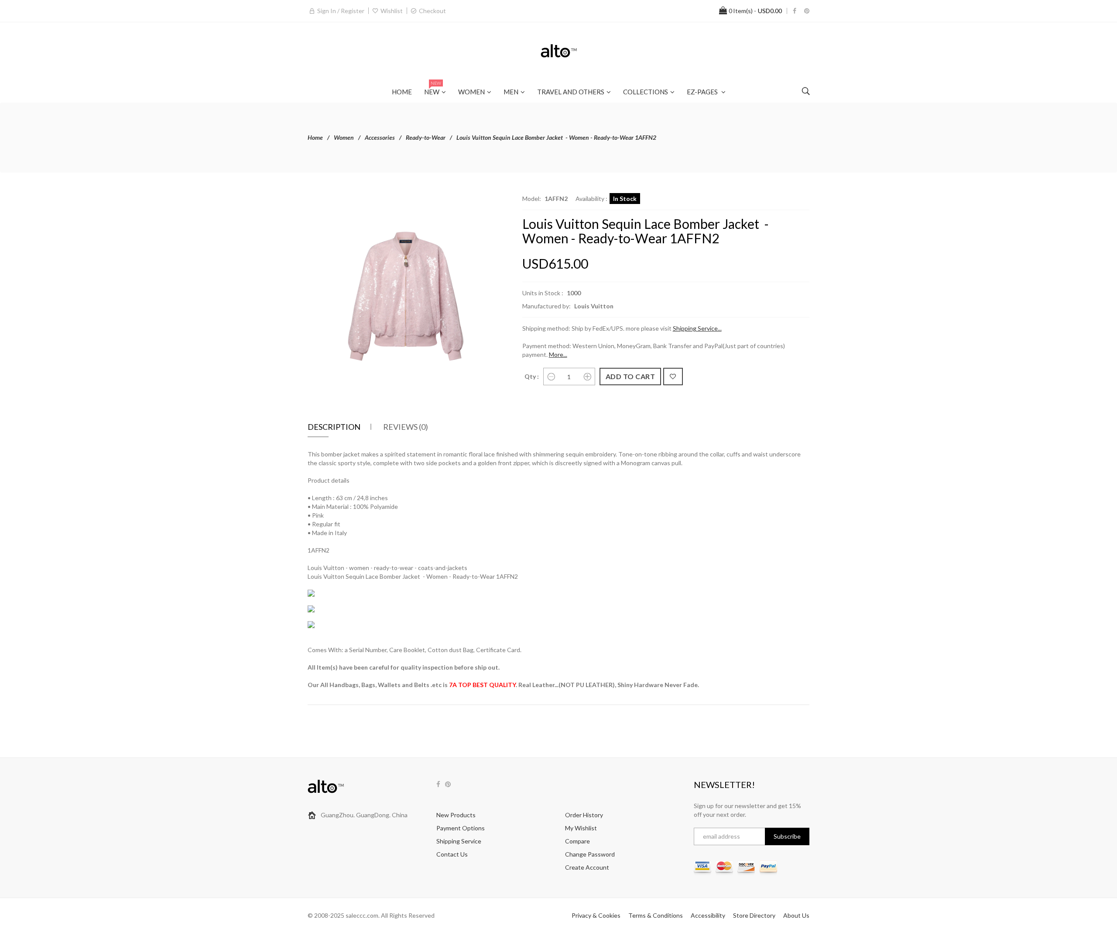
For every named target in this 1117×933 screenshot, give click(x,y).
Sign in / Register (340, 10)
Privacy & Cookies (596, 915)
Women (344, 137)
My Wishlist (581, 828)
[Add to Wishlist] (673, 376)
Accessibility (708, 915)
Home (315, 137)
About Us (796, 915)
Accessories (380, 137)
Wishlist (391, 10)
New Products (456, 815)
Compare (577, 841)
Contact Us (452, 854)
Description (334, 427)
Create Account (587, 867)
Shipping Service (458, 841)
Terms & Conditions (655, 915)
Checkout (432, 10)
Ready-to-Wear (425, 137)
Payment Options (460, 828)
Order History (584, 815)
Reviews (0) (405, 427)
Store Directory (754, 915)
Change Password (590, 854)
